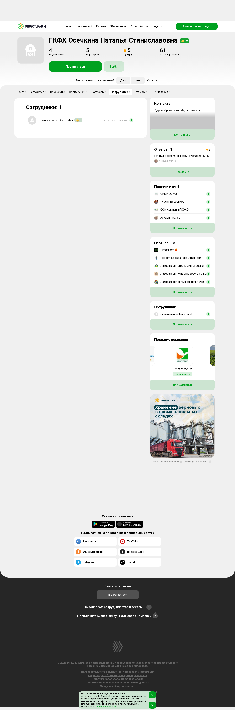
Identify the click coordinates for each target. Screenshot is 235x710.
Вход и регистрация (197, 26)
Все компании (182, 385)
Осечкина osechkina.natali (56, 120)
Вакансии (57, 92)
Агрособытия (140, 26)
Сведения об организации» (117, 686)
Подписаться (75, 66)
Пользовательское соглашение (101, 671)
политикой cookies (106, 706)
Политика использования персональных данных (117, 682)
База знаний (84, 26)
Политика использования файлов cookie (117, 679)
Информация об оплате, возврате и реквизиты (117, 675)
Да (123, 80)
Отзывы (140, 92)
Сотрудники (120, 92)
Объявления (118, 26)
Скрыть (152, 80)
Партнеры (98, 92)
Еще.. (156, 26)
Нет (137, 80)
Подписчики (78, 92)
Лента (67, 26)
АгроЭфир (38, 92)
